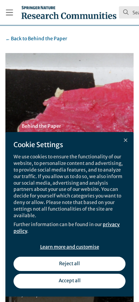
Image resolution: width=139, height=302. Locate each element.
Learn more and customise (69, 247)
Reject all (69, 263)
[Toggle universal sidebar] (9, 12)
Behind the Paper (36, 38)
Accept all (70, 280)
